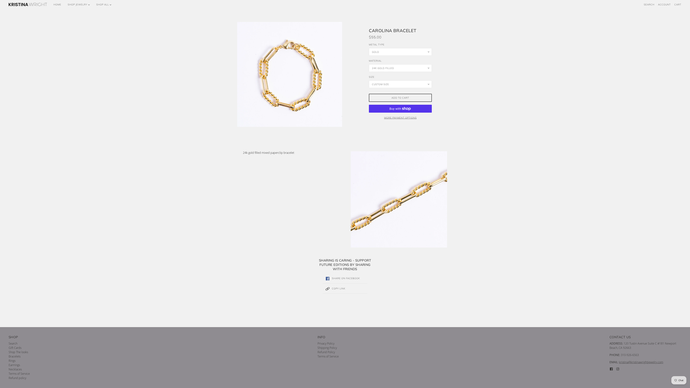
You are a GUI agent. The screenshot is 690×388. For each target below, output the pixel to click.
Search (649, 4)
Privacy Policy (326, 343)
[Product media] (399, 199)
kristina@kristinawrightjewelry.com (641, 362)
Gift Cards (15, 348)
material (375, 60)
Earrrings (14, 365)
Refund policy (17, 378)
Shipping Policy (327, 348)
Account (664, 4)
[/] (28, 4)
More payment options (400, 117)
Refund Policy (326, 352)
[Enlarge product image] (289, 74)
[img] (611, 368)
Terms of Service (19, 374)
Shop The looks (18, 352)
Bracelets (14, 356)
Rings (12, 361)
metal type (377, 44)
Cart (677, 4)
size (371, 76)
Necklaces (15, 369)
